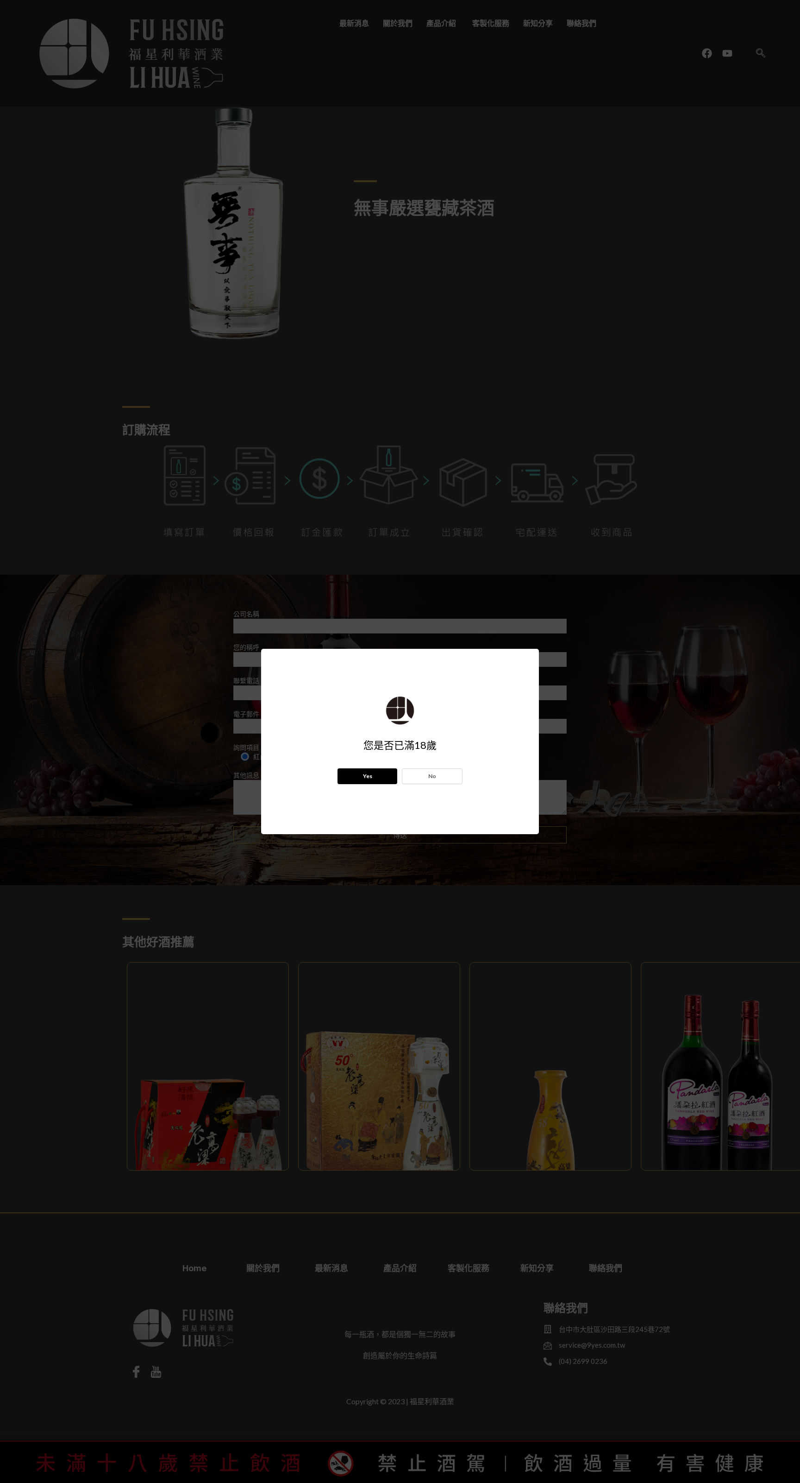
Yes (367, 776)
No (432, 776)
